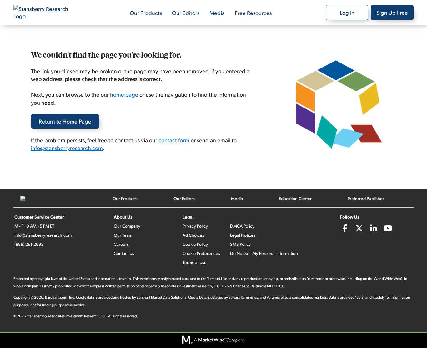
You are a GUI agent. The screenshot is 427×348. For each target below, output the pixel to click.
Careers (121, 244)
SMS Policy (240, 244)
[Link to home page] (44, 12)
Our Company (127, 226)
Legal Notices (242, 235)
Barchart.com (56, 297)
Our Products (146, 12)
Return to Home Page (65, 121)
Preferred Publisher (366, 198)
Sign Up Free (392, 12)
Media (217, 12)
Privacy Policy (195, 226)
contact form (173, 140)
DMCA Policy (242, 226)
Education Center (295, 198)
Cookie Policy (195, 244)
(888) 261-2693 (28, 244)
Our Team (123, 235)
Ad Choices (193, 235)
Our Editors (185, 12)
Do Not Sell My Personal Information (264, 253)
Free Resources (253, 12)
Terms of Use (195, 262)
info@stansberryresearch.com (67, 147)
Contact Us (124, 253)
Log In (347, 12)
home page (124, 94)
